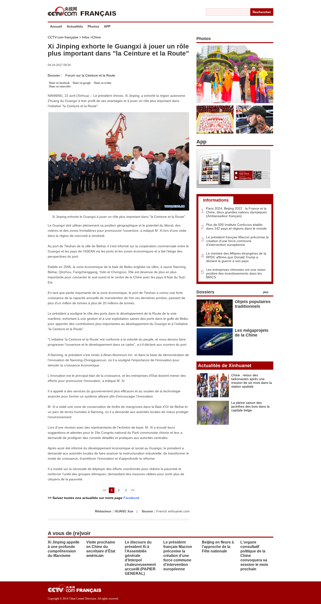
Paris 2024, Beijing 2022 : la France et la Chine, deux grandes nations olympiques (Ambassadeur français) (236, 212)
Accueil (56, 26)
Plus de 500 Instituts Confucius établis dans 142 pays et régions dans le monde (236, 226)
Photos (93, 26)
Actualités (75, 26)
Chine (96, 37)
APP (107, 26)
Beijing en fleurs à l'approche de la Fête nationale (218, 546)
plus (266, 292)
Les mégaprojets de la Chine (251, 332)
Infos (85, 37)
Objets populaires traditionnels (252, 304)
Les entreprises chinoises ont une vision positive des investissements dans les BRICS (236, 273)
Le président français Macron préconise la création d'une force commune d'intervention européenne (237, 241)
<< (104, 490)
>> (132, 490)
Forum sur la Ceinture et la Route (90, 75)
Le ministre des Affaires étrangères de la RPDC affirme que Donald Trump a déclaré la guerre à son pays (236, 257)
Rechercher (262, 12)
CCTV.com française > (64, 37)
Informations (216, 200)
